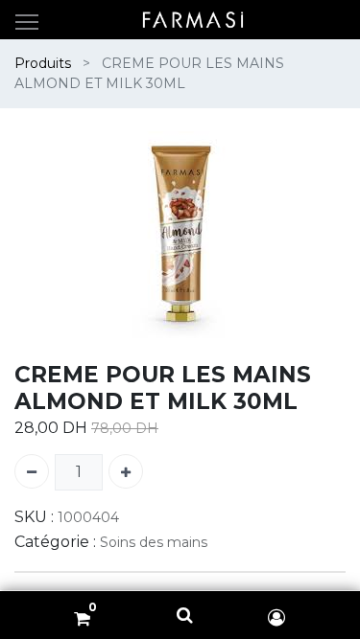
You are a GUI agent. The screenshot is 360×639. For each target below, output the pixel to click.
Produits (42, 63)
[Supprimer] (31, 471)
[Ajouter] (125, 471)
